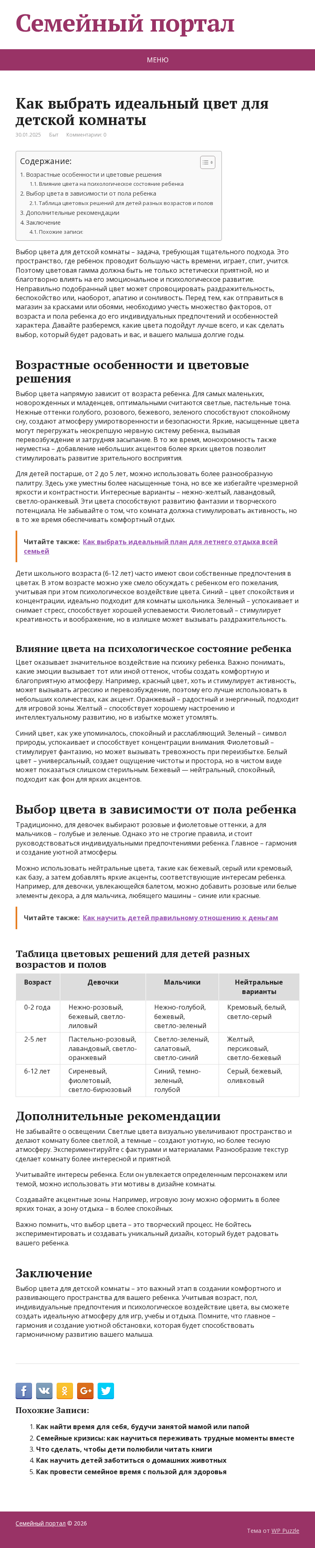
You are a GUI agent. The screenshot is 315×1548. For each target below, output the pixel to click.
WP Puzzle (285, 1530)
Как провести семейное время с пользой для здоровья (131, 1471)
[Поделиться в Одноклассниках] (65, 1391)
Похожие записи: (61, 231)
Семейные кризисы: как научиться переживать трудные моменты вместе (165, 1438)
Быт (53, 134)
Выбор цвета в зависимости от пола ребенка (91, 193)
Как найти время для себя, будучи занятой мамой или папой (142, 1426)
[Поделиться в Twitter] (106, 1391)
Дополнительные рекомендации (72, 213)
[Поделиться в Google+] (85, 1391)
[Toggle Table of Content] (203, 162)
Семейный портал (125, 22)
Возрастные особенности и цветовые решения (94, 174)
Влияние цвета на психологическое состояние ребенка (111, 183)
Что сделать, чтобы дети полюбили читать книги (124, 1449)
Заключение (43, 222)
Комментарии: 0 (86, 134)
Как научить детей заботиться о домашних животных (131, 1460)
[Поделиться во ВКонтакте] (44, 1391)
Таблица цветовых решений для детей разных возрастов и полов (126, 203)
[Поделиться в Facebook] (24, 1391)
